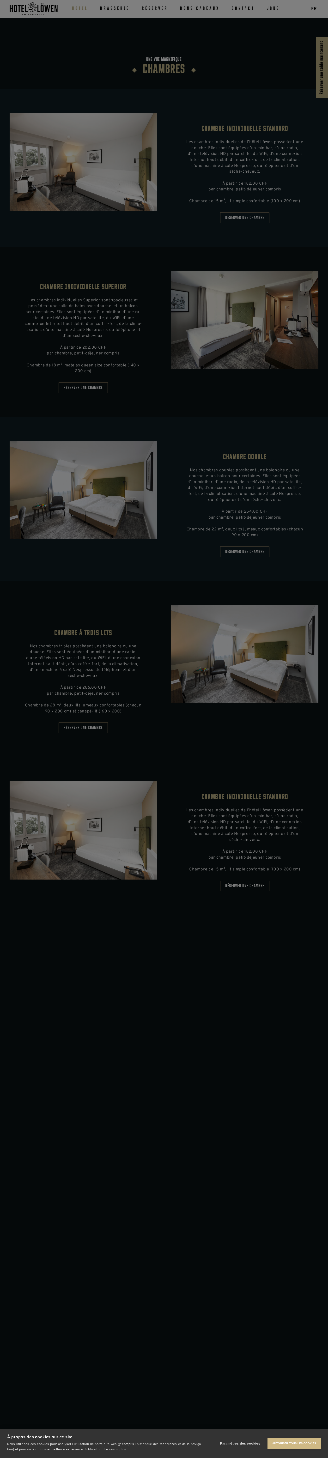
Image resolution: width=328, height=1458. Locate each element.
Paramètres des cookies (240, 1443)
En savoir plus (115, 1449)
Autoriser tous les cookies (294, 1443)
